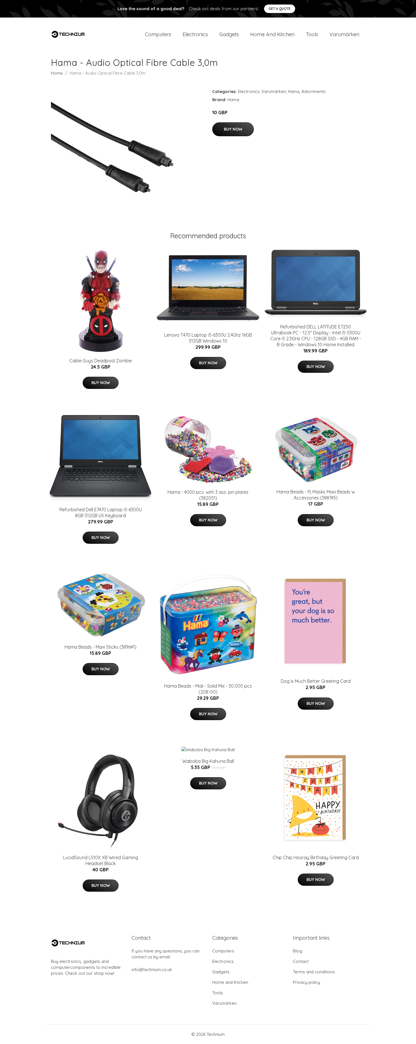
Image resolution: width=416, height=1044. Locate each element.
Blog (297, 951)
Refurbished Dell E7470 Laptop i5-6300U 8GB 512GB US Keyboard (100, 512)
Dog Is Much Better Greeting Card (316, 681)
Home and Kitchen (272, 34)
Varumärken (344, 34)
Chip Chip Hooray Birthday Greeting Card (316, 857)
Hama (293, 91)
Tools (312, 34)
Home (57, 73)
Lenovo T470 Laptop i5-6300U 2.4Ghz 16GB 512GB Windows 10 (208, 338)
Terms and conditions (314, 971)
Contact (300, 961)
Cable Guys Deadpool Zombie (100, 360)
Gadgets (229, 34)
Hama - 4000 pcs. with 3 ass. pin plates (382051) (208, 495)
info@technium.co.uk (152, 969)
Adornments (313, 91)
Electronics (195, 34)
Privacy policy (306, 982)
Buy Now (233, 129)
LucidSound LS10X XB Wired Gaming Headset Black (100, 860)
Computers (158, 34)
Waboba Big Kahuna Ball (208, 761)
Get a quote (280, 9)
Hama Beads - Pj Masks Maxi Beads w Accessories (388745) (315, 495)
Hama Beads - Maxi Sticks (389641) (100, 647)
